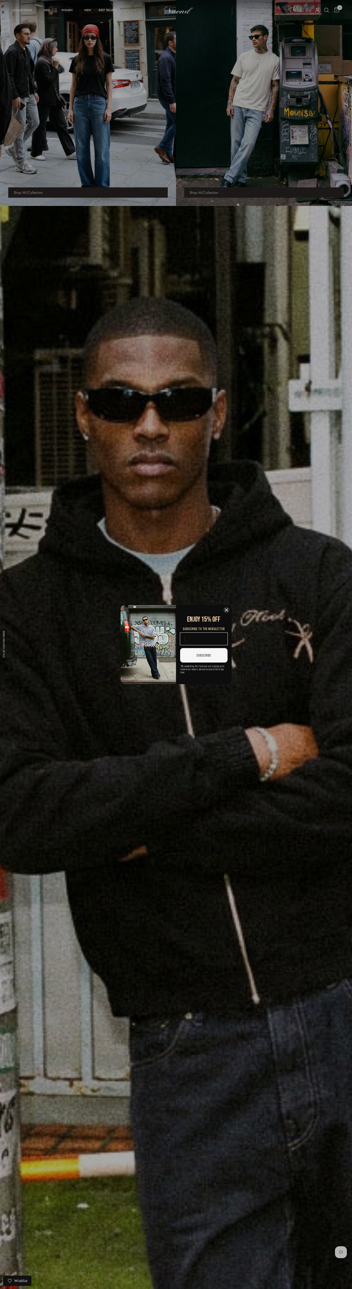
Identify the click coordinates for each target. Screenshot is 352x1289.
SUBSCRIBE (203, 655)
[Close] (226, 610)
